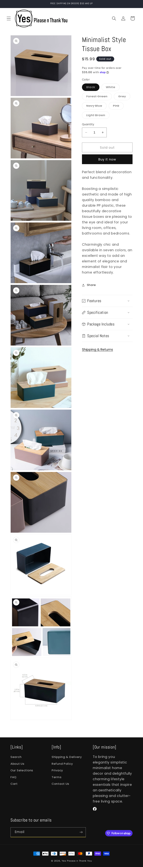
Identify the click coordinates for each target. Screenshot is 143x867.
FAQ (13, 777)
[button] (8, 18)
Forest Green (99, 97)
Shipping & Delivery (67, 757)
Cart (14, 784)
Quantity (88, 124)
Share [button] (91, 285)
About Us (17, 764)
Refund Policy (62, 764)
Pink (118, 106)
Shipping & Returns (97, 349)
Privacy (57, 770)
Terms (57, 777)
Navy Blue (96, 106)
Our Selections (21, 770)
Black (92, 88)
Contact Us (60, 784)
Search (15, 757)
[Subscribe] (81, 832)
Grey (124, 97)
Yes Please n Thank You (77, 860)
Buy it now (107, 159)
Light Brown (98, 116)
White (113, 88)
